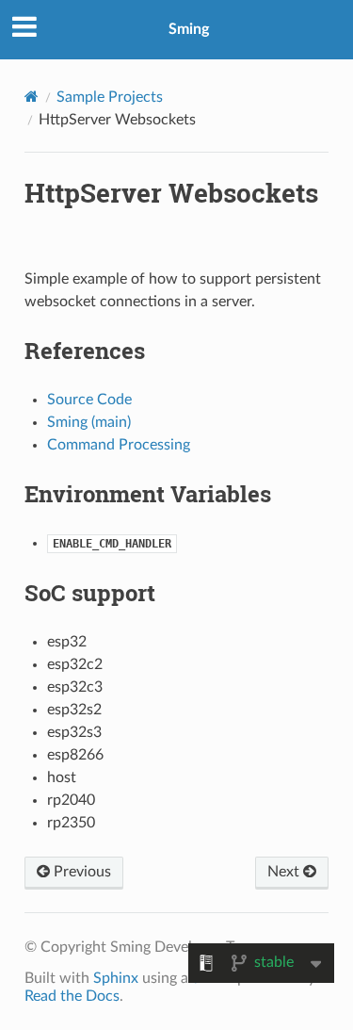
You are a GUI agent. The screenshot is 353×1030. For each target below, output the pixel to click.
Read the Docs (72, 996)
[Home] (31, 97)
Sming (188, 29)
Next (285, 871)
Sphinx (115, 978)
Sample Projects (109, 97)
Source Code (89, 399)
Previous (80, 871)
